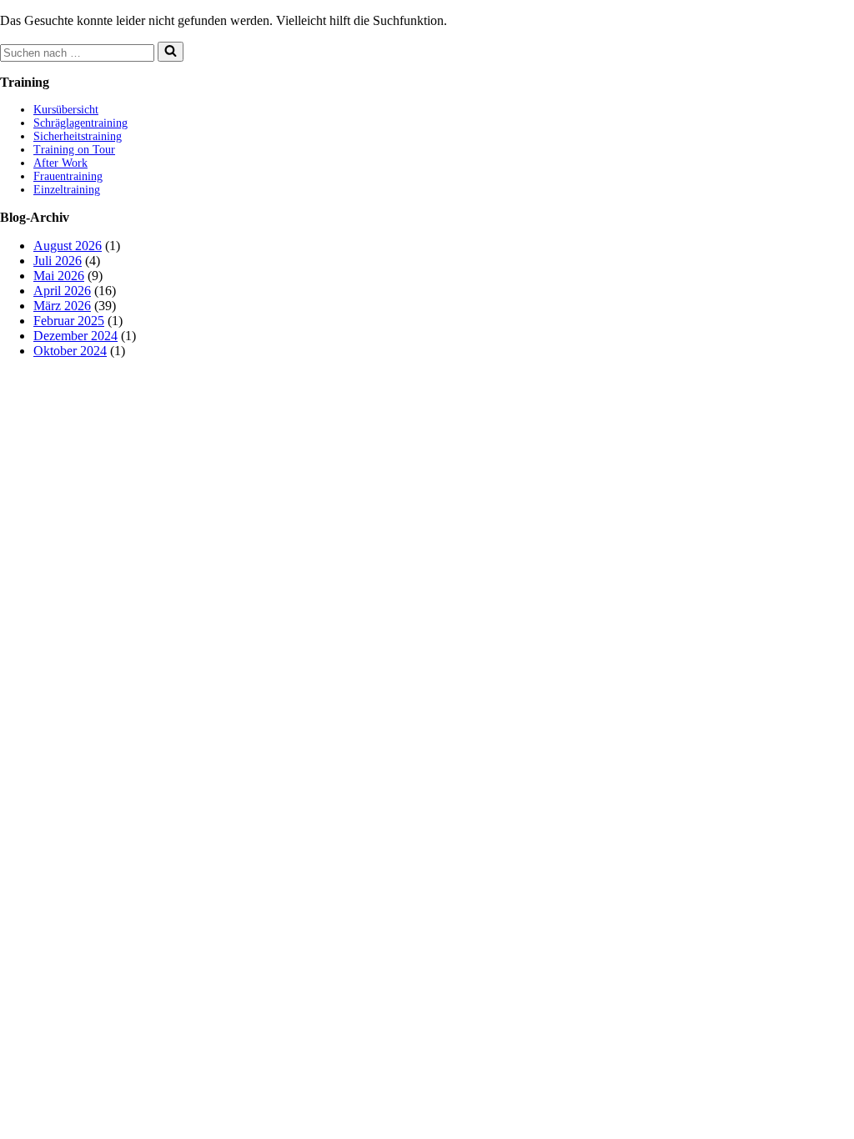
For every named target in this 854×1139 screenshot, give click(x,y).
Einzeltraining (66, 189)
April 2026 (62, 290)
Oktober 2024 (70, 351)
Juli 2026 (57, 260)
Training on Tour (74, 149)
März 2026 (62, 306)
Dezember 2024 (75, 336)
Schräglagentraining (80, 123)
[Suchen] (170, 52)
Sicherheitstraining (77, 136)
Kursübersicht (65, 109)
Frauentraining (68, 176)
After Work (60, 163)
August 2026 (67, 245)
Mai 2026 (58, 275)
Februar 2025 (68, 321)
